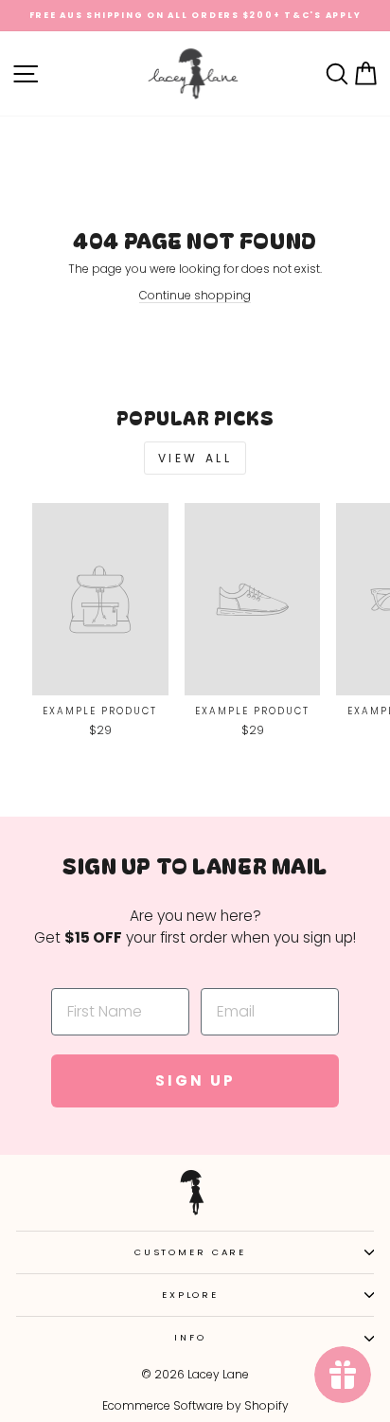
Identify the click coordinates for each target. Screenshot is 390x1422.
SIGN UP (195, 1080)
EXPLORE (190, 1294)
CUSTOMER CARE (190, 1252)
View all (195, 458)
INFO (189, 1337)
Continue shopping (195, 295)
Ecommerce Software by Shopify (195, 1405)
